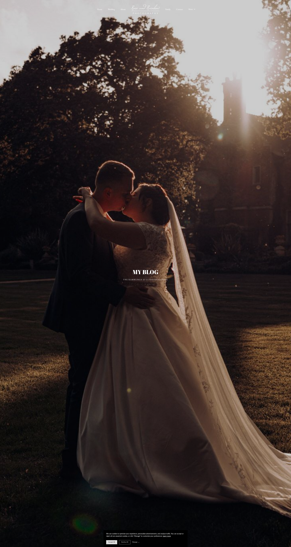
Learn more (167, 536)
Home (99, 9)
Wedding (111, 9)
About (123, 9)
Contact (179, 9)
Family (168, 9)
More (190, 9)
